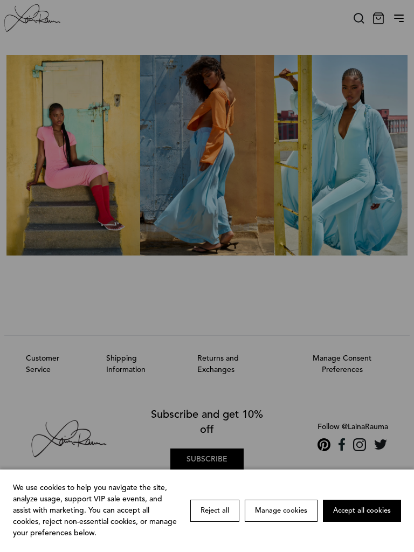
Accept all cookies (362, 510)
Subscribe (207, 459)
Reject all (215, 510)
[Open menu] (398, 18)
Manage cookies (281, 510)
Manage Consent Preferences (342, 364)
